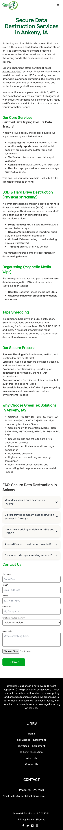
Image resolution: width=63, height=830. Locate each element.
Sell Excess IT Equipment (31, 739)
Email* (5, 585)
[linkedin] (32, 825)
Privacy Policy (26, 819)
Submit (14, 662)
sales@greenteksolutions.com (27, 796)
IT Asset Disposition (31, 752)
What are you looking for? (13, 618)
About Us (31, 758)
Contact (31, 780)
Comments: (7, 631)
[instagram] (37, 825)
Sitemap (40, 819)
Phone (5, 596)
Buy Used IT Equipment (31, 745)
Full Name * (7, 574)
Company (6, 606)
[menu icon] (58, 5)
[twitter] (27, 825)
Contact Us (31, 764)
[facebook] (23, 825)
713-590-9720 (36, 790)
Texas (34, 424)
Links (31, 723)
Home (31, 733)
